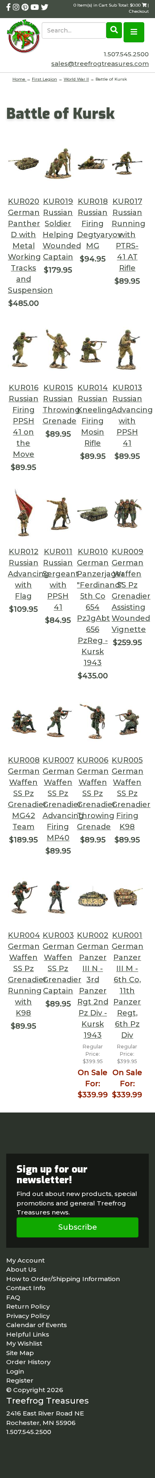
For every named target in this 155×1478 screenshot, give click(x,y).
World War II (76, 79)
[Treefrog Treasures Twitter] (44, 7)
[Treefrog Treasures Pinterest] (26, 7)
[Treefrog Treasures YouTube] (36, 7)
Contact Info (25, 1288)
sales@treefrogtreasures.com (100, 63)
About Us (21, 1269)
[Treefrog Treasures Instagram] (17, 7)
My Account (25, 1260)
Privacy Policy (28, 1316)
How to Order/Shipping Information (63, 1279)
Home (19, 79)
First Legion (44, 79)
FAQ (13, 1297)
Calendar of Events (36, 1325)
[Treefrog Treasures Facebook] (9, 7)
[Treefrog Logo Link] (24, 37)
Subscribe (77, 1227)
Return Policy (28, 1306)
